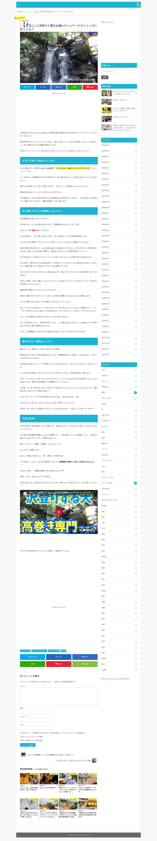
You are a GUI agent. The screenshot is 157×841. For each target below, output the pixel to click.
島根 (103, 647)
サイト (22, 725)
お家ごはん (106, 415)
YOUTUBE (105, 489)
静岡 (103, 562)
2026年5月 (105, 145)
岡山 (103, 636)
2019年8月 (105, 247)
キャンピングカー (108, 477)
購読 (104, 77)
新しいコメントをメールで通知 (32, 736)
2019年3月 (105, 275)
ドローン (105, 494)
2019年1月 (105, 287)
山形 (103, 523)
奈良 (103, 624)
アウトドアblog (54, 651)
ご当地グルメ (106, 421)
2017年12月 (106, 338)
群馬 (103, 545)
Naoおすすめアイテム (109, 500)
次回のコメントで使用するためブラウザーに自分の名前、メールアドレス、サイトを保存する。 (54, 733)
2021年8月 (105, 185)
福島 (103, 534)
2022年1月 (105, 173)
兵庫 (64, 651)
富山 (103, 573)
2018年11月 (106, 298)
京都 (103, 607)
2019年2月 (105, 281)
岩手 (103, 511)
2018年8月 (105, 315)
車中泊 (104, 404)
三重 (103, 585)
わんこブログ (26, 651)
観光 (103, 432)
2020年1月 (105, 219)
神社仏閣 (105, 455)
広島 (103, 641)
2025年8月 (105, 162)
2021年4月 (105, 196)
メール (22, 716)
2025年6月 (105, 168)
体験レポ (105, 443)
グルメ (104, 466)
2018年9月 (105, 309)
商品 (103, 392)
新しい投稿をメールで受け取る (32, 740)
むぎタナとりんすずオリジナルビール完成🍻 (123, 93)
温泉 (103, 438)
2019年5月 (105, 264)
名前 (22, 708)
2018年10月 (106, 304)
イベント (105, 449)
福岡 (103, 653)
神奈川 (104, 556)
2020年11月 (106, 202)
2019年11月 (106, 230)
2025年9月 (105, 156)
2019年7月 (105, 253)
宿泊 (103, 472)
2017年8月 (105, 355)
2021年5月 (105, 190)
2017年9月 (105, 349)
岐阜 (103, 596)
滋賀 (103, 602)
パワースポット (107, 460)
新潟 (103, 540)
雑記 (103, 664)
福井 (103, 579)
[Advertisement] (59, 110)
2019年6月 (105, 258)
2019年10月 (106, 236)
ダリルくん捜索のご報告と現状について (123, 110)
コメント (23, 686)
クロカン (105, 381)
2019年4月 (105, 270)
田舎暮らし (106, 387)
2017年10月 (106, 343)
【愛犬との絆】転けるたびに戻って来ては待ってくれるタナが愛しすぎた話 (123, 128)
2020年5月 (105, 213)
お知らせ (119, 100)
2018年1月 (105, 332)
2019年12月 (106, 224)
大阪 (103, 613)
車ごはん (105, 426)
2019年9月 (105, 241)
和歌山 (104, 590)
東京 (103, 551)
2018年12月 (106, 292)
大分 (103, 370)
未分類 (104, 670)
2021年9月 (105, 179)
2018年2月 (105, 326)
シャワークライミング (40, 651)
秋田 (103, 517)
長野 (103, 568)
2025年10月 (106, 151)
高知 (103, 630)
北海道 (104, 506)
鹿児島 (104, 658)
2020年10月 (106, 207)
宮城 (103, 528)
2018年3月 (105, 321)
